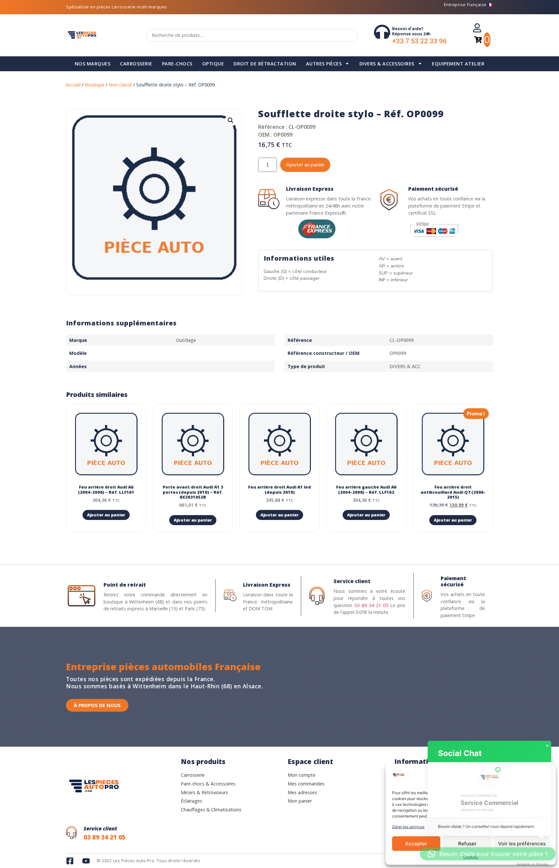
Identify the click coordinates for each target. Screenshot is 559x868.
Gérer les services (408, 826)
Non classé (120, 85)
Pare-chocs (177, 64)
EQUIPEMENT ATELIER (458, 64)
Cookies (470, 856)
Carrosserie (136, 64)
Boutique (94, 85)
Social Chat (460, 753)
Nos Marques (93, 64)
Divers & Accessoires (386, 64)
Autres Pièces (324, 64)
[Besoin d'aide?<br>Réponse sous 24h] (382, 32)
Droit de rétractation (265, 64)
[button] (230, 120)
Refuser (467, 843)
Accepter (416, 843)
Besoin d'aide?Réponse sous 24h (411, 31)
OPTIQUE (213, 64)
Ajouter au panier (305, 164)
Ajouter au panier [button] (106, 515)
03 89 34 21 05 (371, 605)
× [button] (547, 746)
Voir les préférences (522, 843)
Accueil (73, 85)
